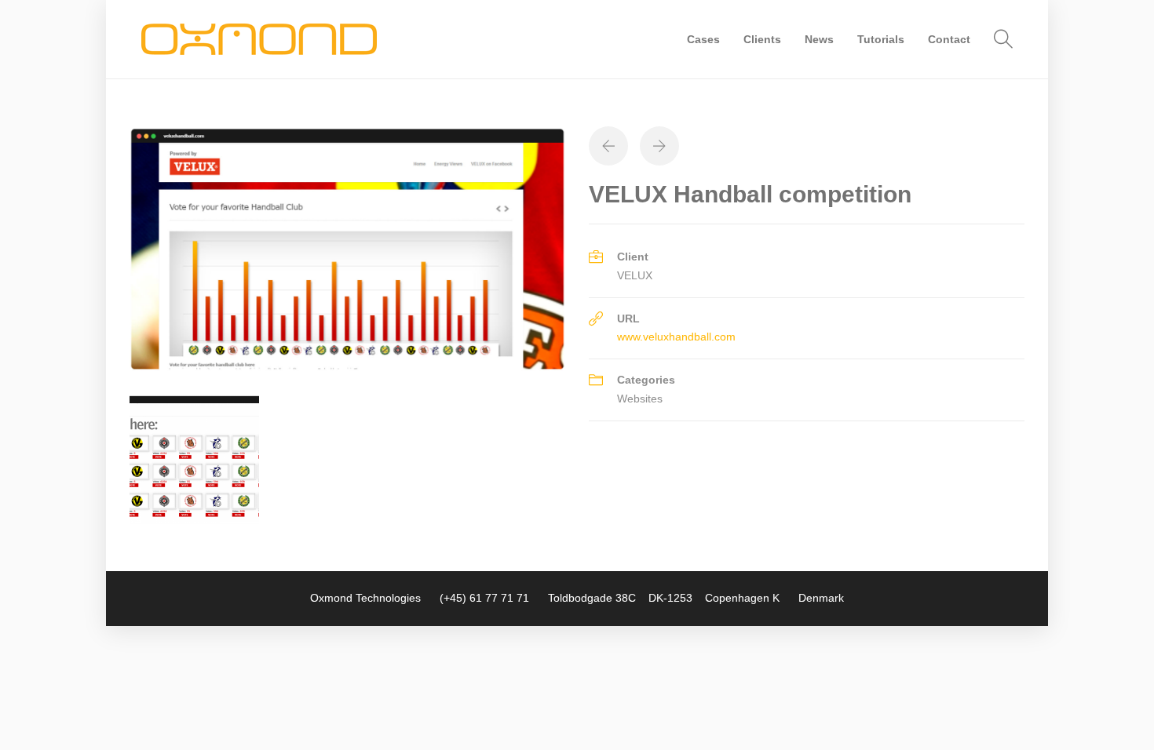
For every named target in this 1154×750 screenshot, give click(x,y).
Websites (640, 398)
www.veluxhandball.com (676, 336)
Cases (703, 39)
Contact (949, 39)
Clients (762, 39)
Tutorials (880, 39)
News (819, 39)
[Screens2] (194, 458)
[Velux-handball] (347, 248)
